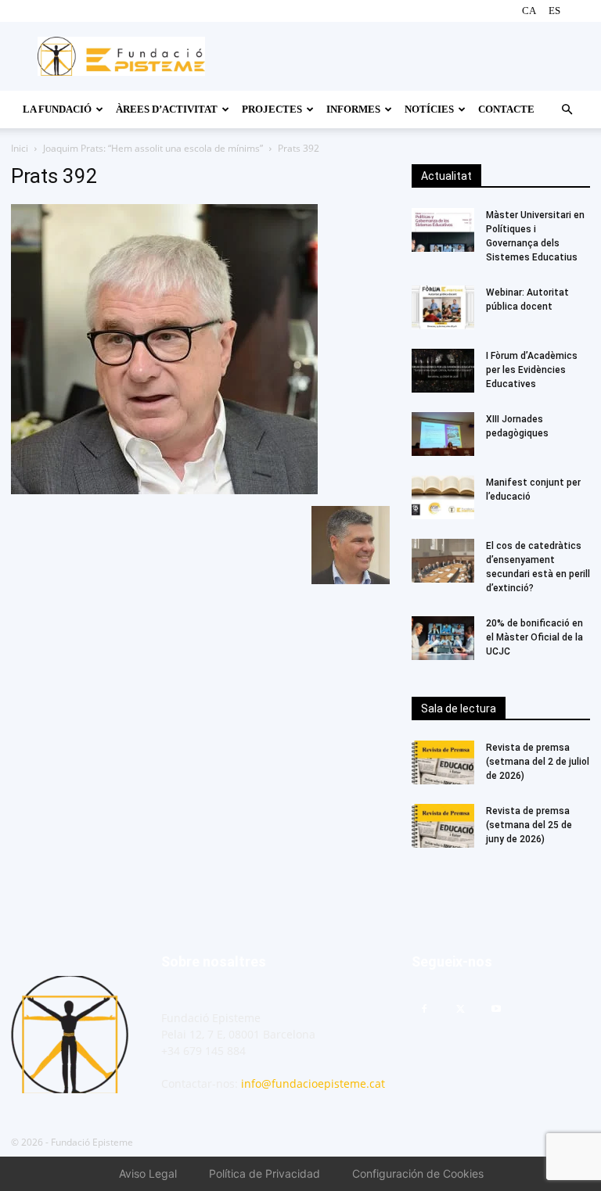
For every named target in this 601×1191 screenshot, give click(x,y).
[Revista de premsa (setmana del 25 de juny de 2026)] (443, 826)
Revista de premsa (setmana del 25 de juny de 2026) (529, 825)
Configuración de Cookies (418, 1173)
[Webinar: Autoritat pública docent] (443, 307)
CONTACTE (506, 109)
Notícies (429, 109)
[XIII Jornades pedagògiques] (443, 434)
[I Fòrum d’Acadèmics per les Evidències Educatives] (443, 371)
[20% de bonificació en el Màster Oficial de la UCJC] (443, 638)
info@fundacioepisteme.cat (313, 1083)
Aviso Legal (148, 1173)
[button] (566, 109)
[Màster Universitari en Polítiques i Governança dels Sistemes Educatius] (443, 230)
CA (529, 10)
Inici (19, 148)
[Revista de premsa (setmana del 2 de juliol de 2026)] (443, 762)
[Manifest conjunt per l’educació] (443, 497)
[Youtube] (496, 1009)
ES (554, 10)
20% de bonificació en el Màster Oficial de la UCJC (534, 637)
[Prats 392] (164, 490)
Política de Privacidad (264, 1173)
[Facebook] (424, 1009)
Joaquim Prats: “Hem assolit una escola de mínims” (153, 148)
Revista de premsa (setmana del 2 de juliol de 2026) (537, 761)
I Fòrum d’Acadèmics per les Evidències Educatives (533, 369)
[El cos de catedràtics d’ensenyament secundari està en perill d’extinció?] (443, 561)
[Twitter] (460, 1009)
